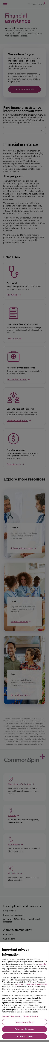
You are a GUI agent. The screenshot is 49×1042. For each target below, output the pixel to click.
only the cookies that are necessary (31, 984)
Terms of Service (30, 1016)
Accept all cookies (24, 1036)
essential (42, 964)
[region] (24, 991)
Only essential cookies (24, 1029)
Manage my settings (24, 1022)
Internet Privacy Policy (12, 1016)
